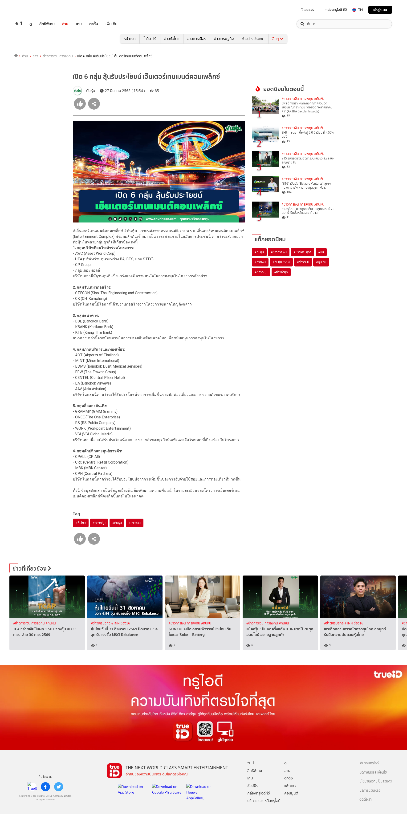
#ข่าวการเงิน (279, 252)
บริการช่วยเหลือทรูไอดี (264, 800)
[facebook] (45, 786)
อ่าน (65, 24)
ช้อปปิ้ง (252, 785)
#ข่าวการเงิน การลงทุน (297, 98)
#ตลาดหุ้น (99, 522)
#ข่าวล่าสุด (281, 272)
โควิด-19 (149, 38)
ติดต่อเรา (365, 799)
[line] (32, 786)
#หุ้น (321, 252)
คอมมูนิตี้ (291, 793)
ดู (30, 24)
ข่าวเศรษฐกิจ (224, 38)
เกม (79, 24)
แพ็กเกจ (290, 785)
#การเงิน (260, 262)
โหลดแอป (307, 9)
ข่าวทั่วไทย (171, 38)
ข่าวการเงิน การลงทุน (58, 56)
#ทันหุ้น (117, 522)
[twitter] (58, 786)
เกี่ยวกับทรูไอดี (369, 763)
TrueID (29, 10)
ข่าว (35, 56)
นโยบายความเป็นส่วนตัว (375, 781)
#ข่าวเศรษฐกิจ (302, 252)
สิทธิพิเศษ (47, 24)
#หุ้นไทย (81, 522)
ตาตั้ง (93, 24)
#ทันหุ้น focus (281, 262)
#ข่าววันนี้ (135, 522)
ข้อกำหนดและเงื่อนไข (373, 772)
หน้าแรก (130, 38)
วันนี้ (18, 24)
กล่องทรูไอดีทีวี (258, 793)
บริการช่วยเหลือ (369, 790)
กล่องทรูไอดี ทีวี (336, 9)
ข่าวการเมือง (196, 38)
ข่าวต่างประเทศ (253, 38)
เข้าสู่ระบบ (380, 9)
